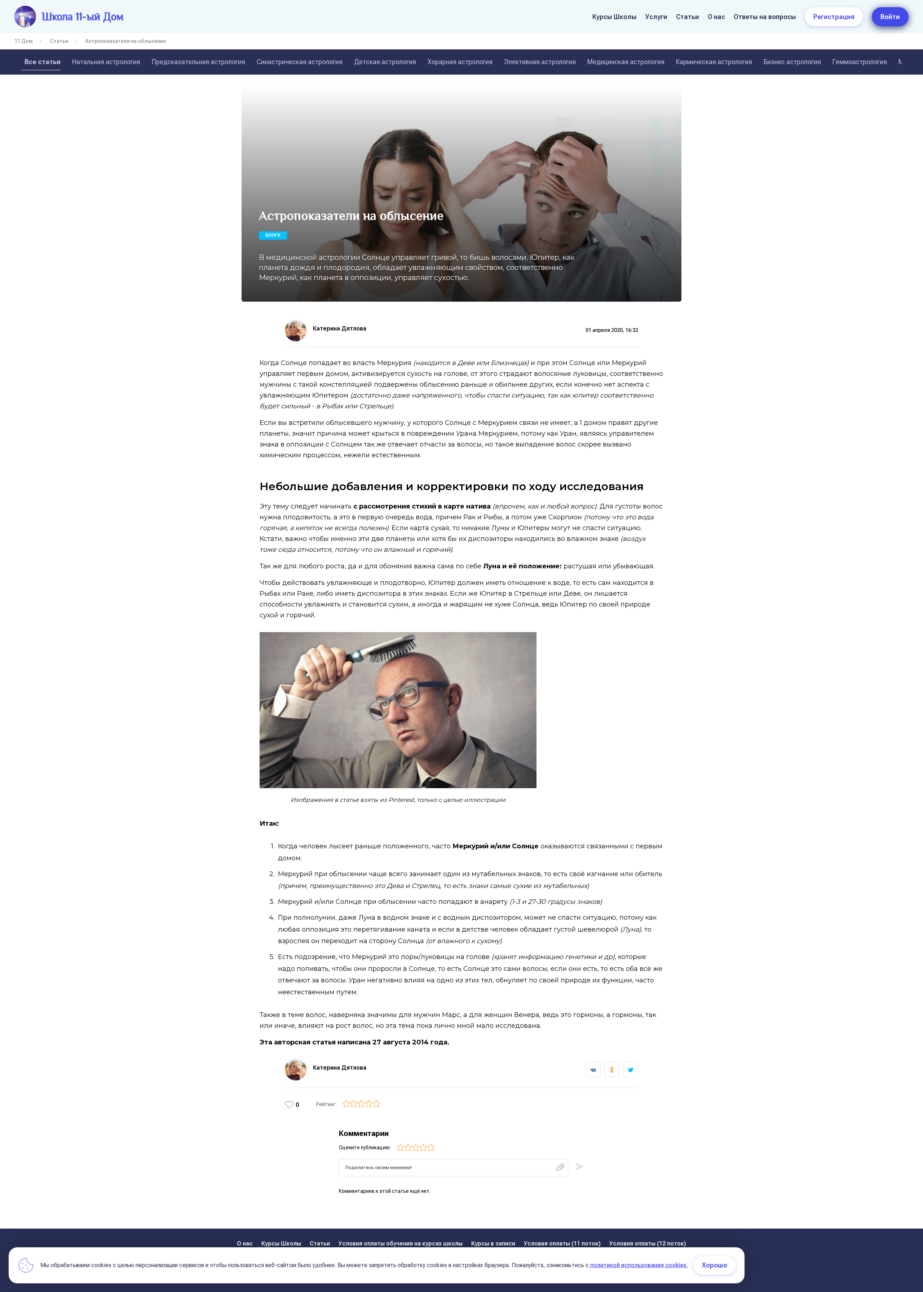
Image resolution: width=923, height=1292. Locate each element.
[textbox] (453, 1167)
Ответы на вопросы (765, 17)
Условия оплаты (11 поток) (562, 1243)
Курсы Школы (614, 17)
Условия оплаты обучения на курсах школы (401, 1243)
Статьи (687, 17)
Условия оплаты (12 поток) (647, 1243)
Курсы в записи (493, 1243)
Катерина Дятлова (339, 328)
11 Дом (23, 41)
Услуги (656, 17)
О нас (716, 17)
